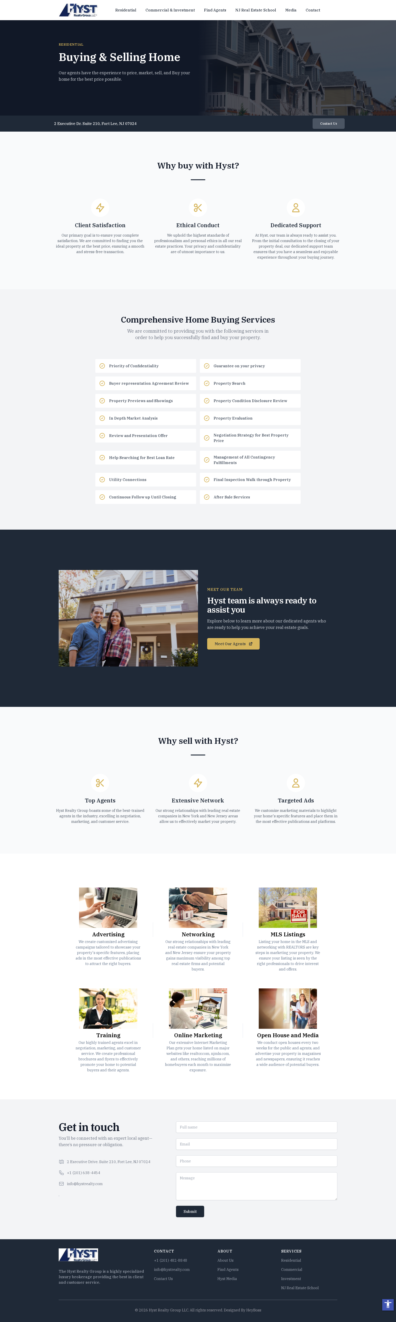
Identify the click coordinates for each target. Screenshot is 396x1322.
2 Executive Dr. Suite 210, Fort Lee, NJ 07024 (95, 123)
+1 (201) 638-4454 (83, 1172)
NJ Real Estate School (255, 10)
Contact (313, 10)
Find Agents (215, 10)
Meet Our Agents (230, 644)
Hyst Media (227, 1278)
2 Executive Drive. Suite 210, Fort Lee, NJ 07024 (108, 1161)
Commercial (291, 1269)
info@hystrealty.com (85, 1183)
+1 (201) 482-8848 (170, 1260)
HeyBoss (253, 1310)
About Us (225, 1260)
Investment (291, 1278)
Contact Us (328, 124)
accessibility (388, 1304)
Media (291, 10)
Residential (125, 10)
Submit (190, 1211)
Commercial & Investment (170, 10)
